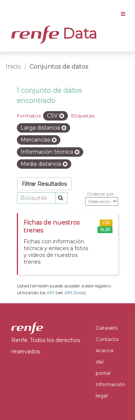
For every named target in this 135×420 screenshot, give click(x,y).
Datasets (106, 328)
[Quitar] (61, 116)
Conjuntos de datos (59, 66)
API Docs (74, 292)
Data (78, 33)
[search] (61, 198)
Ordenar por (101, 194)
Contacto (107, 339)
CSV (106, 222)
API (50, 292)
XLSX (105, 229)
